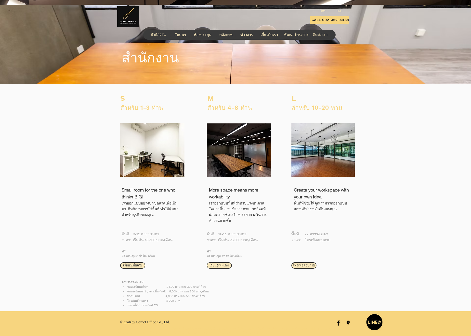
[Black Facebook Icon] (338, 323)
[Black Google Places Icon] (348, 323)
